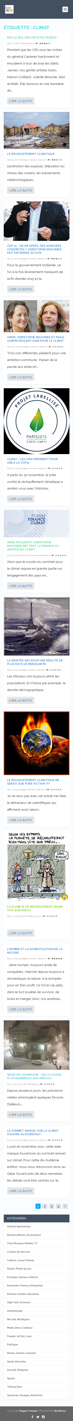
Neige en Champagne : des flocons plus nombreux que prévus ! (34, 1076)
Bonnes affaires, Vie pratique (24, 1235)
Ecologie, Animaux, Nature (32, 160)
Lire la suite (20, 101)
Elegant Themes (28, 1411)
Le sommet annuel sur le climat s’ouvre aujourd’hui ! (33, 1132)
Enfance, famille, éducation (23, 1294)
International (14, 1311)
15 (46, 789)
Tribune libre (26, 43)
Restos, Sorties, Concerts (21, 1353)
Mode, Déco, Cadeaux (19, 1327)
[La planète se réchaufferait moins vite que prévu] (36, 866)
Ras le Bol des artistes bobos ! (32, 37)
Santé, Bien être (16, 1361)
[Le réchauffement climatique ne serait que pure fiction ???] (36, 743)
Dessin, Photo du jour (30, 916)
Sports (11, 1378)
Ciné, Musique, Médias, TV (22, 1243)
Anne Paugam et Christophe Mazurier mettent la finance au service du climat (33, 546)
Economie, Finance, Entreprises (34, 555)
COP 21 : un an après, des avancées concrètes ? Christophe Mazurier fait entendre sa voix (34, 249)
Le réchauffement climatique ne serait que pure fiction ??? (33, 781)
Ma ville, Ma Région (28, 1084)
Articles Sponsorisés (19, 1226)
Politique (12, 1344)
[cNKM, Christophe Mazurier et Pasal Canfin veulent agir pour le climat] (36, 316)
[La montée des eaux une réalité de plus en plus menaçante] (36, 626)
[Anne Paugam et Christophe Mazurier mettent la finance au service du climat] (36, 523)
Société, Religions (17, 1370)
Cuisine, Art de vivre (18, 1251)
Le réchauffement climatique (31, 154)
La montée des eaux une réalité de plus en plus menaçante (35, 662)
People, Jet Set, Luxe (19, 1336)
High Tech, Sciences (18, 1302)
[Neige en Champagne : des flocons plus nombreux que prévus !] (36, 1045)
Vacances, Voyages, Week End (24, 1395)
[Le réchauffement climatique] (36, 130)
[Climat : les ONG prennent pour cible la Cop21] (36, 421)
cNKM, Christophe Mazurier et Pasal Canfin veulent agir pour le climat (36, 339)
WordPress (60, 1411)
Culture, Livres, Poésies (20, 1260)
